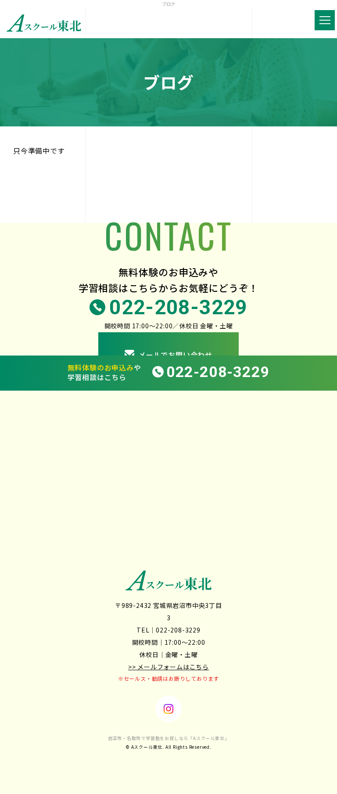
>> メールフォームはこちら (168, 666)
